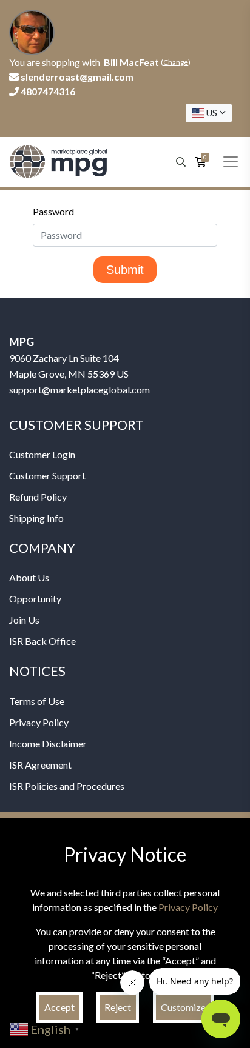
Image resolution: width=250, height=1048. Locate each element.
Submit (125, 269)
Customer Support (47, 475)
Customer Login (42, 454)
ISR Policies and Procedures (66, 786)
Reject (117, 1007)
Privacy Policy (39, 722)
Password (53, 211)
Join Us (24, 620)
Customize (183, 1007)
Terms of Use (36, 701)
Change (175, 62)
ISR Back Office (42, 641)
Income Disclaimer (48, 743)
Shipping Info (36, 518)
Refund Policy (38, 496)
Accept (59, 1007)
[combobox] (209, 113)
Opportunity (35, 598)
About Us (29, 577)
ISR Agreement (40, 764)
